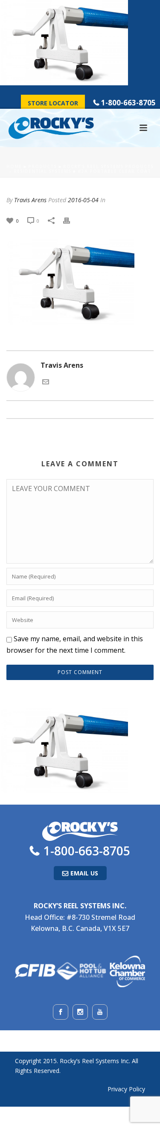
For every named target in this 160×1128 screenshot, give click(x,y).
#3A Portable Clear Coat (114, 171)
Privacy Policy (126, 1089)
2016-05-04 (83, 200)
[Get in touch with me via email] (45, 381)
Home (14, 166)
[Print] (71, 220)
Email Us (84, 873)
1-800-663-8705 (128, 103)
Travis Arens (30, 200)
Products (42, 166)
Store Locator (53, 103)
